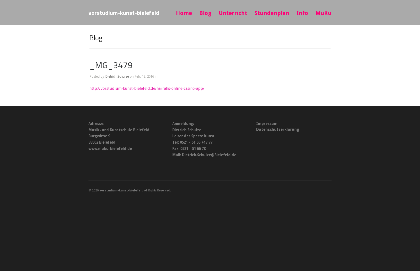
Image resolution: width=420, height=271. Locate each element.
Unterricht (233, 13)
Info (302, 13)
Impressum (267, 123)
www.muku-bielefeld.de (110, 149)
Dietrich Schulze (117, 76)
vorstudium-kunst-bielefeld (123, 12)
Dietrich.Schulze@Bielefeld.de (209, 155)
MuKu (323, 13)
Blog (205, 13)
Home (184, 13)
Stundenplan (271, 13)
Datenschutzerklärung (277, 129)
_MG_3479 (111, 65)
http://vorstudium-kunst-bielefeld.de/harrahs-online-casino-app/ (146, 88)
